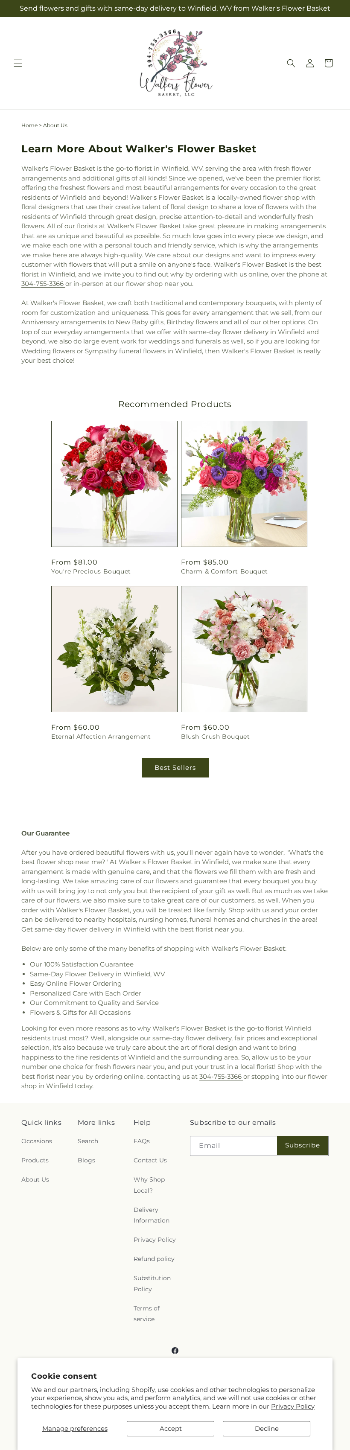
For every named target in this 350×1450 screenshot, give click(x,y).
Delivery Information (151, 1215)
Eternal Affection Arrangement (101, 736)
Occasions (36, 1141)
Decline (267, 1428)
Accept (171, 1428)
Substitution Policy (152, 1283)
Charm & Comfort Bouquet (224, 571)
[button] (18, 63)
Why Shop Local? (149, 1185)
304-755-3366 (43, 284)
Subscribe (302, 1145)
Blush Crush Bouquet (215, 736)
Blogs (86, 1160)
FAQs (142, 1141)
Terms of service (147, 1313)
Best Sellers (175, 767)
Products (35, 1160)
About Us (35, 1179)
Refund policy (154, 1259)
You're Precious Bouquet (91, 571)
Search (88, 1141)
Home (29, 125)
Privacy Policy (293, 1406)
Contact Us (150, 1160)
